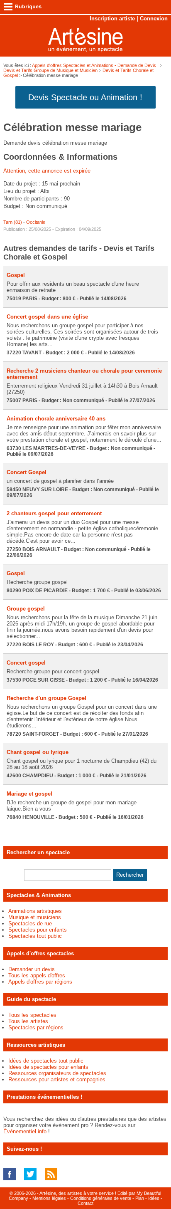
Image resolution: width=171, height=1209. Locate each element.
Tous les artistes (28, 1021)
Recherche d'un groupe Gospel (46, 698)
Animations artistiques (35, 911)
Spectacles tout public (35, 936)
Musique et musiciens (34, 917)
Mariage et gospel (29, 794)
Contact (85, 1203)
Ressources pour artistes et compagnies (56, 1079)
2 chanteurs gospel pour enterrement (54, 513)
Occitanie (35, 222)
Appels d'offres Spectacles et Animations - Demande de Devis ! (95, 65)
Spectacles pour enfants (37, 930)
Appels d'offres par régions (40, 982)
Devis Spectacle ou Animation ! (85, 97)
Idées (153, 1198)
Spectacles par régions (36, 1027)
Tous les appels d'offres (36, 975)
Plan (139, 1198)
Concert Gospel (26, 472)
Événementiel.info (24, 1131)
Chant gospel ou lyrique (37, 752)
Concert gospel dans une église (47, 317)
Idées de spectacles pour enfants (48, 1067)
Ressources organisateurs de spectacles (57, 1073)
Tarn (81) (12, 222)
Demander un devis (31, 969)
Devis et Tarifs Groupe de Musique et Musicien (50, 70)
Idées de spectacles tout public (45, 1061)
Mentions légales (49, 1198)
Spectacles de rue (30, 923)
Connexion (154, 18)
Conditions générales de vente (100, 1198)
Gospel (16, 275)
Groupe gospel (26, 609)
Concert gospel (26, 663)
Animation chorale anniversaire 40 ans (56, 418)
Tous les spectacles (32, 1015)
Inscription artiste (112, 18)
